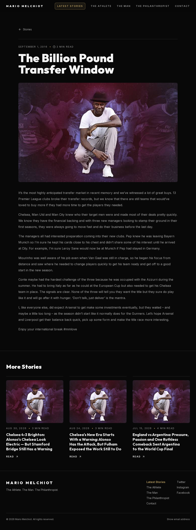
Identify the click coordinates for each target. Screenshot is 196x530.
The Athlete (101, 6)
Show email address (178, 519)
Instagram (183, 487)
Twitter (181, 482)
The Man (124, 6)
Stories (27, 29)
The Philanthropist (153, 6)
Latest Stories (70, 6)
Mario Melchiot (25, 6)
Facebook (183, 492)
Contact (182, 6)
